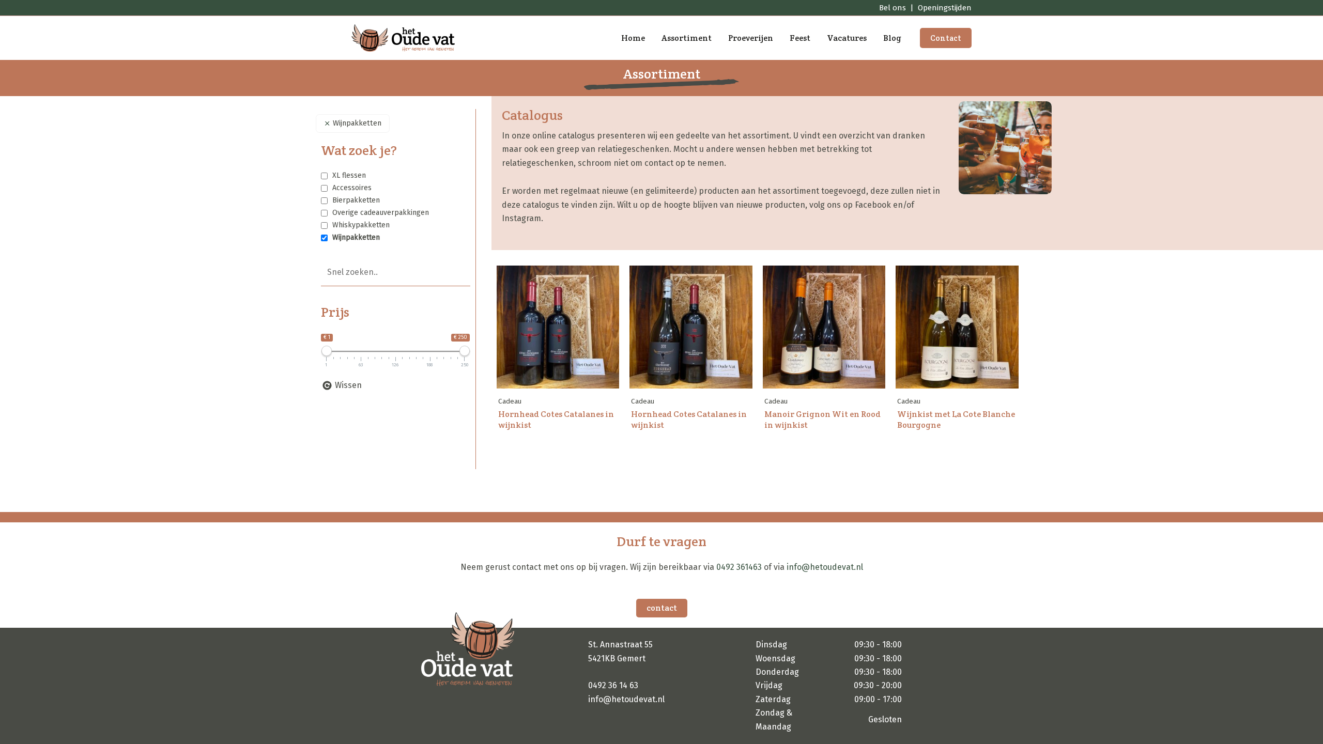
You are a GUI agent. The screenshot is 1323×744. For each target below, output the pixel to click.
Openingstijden (945, 7)
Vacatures (847, 38)
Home (633, 38)
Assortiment (687, 38)
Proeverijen (750, 38)
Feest (800, 38)
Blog (892, 38)
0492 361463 (739, 567)
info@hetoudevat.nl (825, 567)
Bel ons (892, 7)
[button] (946, 38)
